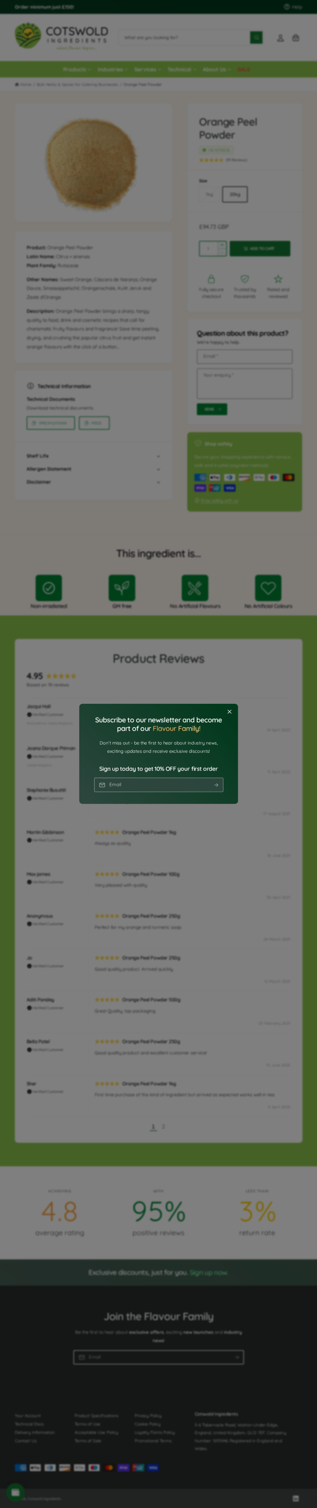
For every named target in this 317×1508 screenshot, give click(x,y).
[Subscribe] (216, 785)
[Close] (229, 712)
